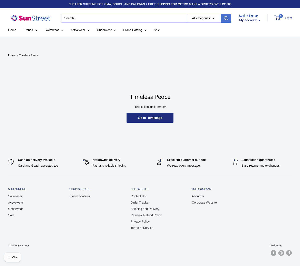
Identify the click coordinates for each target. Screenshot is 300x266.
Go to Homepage (150, 117)
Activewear (77, 30)
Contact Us (138, 196)
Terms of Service (142, 227)
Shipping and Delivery (145, 208)
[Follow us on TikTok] (289, 253)
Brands (28, 30)
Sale (157, 30)
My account (248, 20)
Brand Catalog (132, 30)
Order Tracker (140, 202)
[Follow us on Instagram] (281, 253)
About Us (198, 196)
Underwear (104, 30)
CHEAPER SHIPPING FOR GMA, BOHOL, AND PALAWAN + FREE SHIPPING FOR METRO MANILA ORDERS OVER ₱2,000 (150, 4)
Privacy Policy (140, 221)
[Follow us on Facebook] (273, 253)
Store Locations (79, 196)
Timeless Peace (28, 55)
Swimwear (52, 30)
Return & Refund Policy (146, 215)
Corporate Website (204, 202)
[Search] (226, 18)
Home (12, 30)
